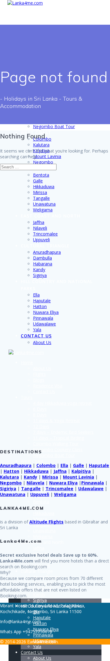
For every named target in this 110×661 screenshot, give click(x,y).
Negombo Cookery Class (57, 449)
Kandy (39, 269)
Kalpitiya (81, 471)
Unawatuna (44, 204)
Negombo (43, 162)
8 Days (40, 415)
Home (27, 362)
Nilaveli (40, 228)
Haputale (42, 301)
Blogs (38, 380)
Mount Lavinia (47, 156)
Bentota (41, 175)
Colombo (46, 465)
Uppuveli (41, 239)
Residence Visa (47, 386)
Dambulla (42, 258)
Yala (37, 329)
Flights (39, 374)
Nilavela (35, 483)
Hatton (40, 306)
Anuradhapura (47, 252)
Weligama (43, 210)
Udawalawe (44, 324)
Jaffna (38, 222)
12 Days (41, 426)
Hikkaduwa (43, 186)
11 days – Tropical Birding (58, 438)
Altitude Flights (46, 522)
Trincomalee (45, 234)
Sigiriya (40, 275)
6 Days (40, 409)
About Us (42, 342)
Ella (36, 295)
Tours (26, 397)
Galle (38, 181)
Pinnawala (43, 318)
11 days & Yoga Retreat (56, 420)
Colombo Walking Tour (56, 444)
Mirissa (40, 192)
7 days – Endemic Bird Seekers (63, 432)
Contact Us (36, 336)
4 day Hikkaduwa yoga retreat (62, 403)
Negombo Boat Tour (54, 126)
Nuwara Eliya (46, 312)
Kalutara (41, 145)
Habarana (42, 264)
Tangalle (41, 198)
